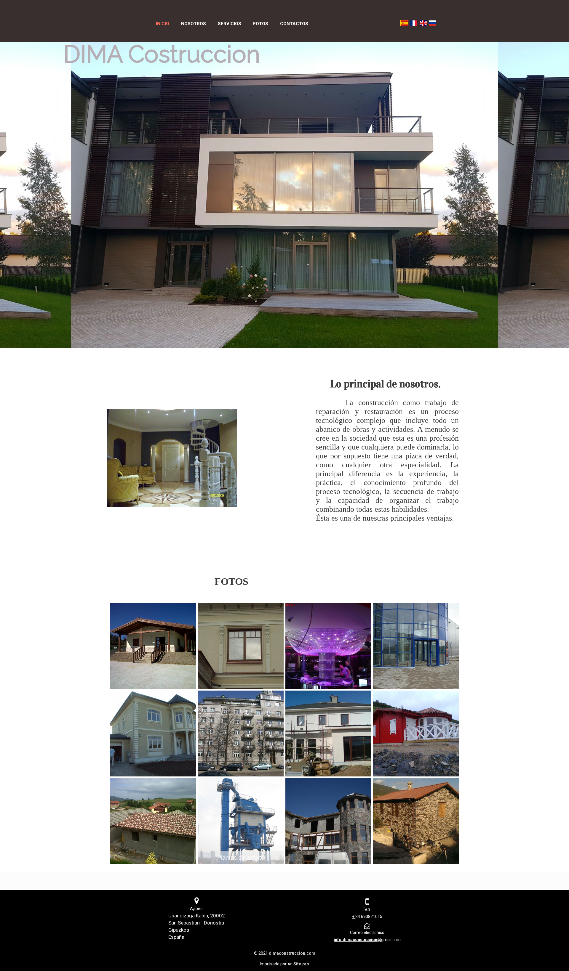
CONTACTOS (294, 23)
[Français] (413, 23)
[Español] (404, 23)
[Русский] (432, 23)
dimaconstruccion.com (292, 953)
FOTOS (260, 23)
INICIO (162, 23)
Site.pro (301, 964)
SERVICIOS (229, 23)
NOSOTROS (193, 23)
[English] (423, 23)
